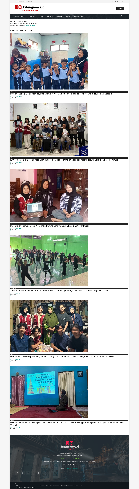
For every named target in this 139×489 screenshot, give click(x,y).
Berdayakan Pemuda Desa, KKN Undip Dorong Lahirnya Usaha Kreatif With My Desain (50, 226)
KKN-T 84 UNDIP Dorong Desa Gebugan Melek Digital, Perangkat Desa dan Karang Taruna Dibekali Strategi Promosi (64, 160)
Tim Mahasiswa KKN (15, 96)
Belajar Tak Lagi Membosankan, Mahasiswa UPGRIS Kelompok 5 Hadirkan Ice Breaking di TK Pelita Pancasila (61, 94)
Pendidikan (13, 91)
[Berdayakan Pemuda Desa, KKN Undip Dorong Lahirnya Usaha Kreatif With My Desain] (69, 195)
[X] (120, 1)
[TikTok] (118, 1)
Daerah (12, 157)
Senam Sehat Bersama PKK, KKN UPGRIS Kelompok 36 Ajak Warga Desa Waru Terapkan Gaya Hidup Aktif (59, 290)
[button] (121, 16)
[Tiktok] (28, 473)
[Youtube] (122, 1)
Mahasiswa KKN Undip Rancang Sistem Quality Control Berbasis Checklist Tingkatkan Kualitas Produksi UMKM (62, 356)
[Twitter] (33, 473)
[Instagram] (115, 1)
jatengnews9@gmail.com (71, 468)
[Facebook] (113, 1)
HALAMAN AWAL (30, 25)
